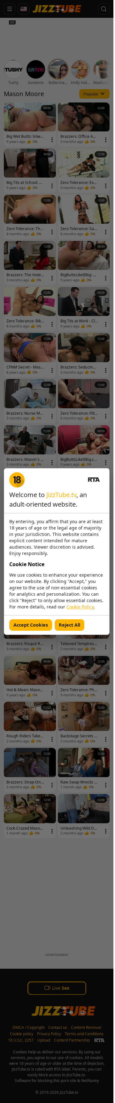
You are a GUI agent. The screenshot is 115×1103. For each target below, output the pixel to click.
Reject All (69, 625)
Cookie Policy (80, 607)
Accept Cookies (30, 625)
